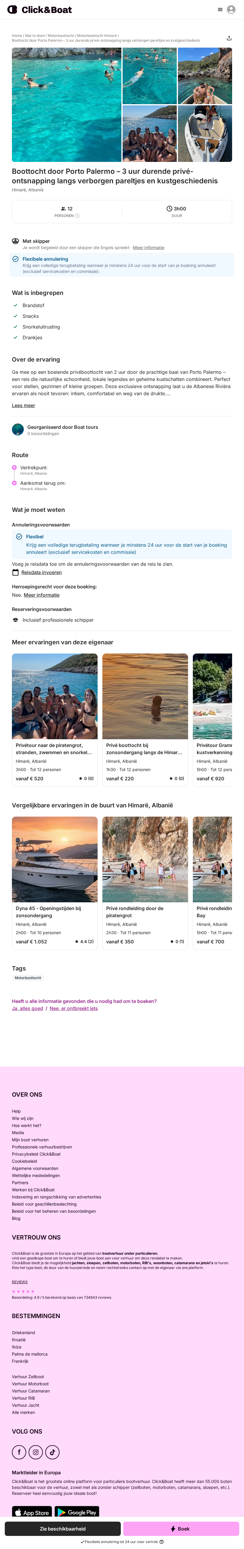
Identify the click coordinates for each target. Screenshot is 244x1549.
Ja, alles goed (27, 1008)
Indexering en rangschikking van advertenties (56, 1196)
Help (16, 1111)
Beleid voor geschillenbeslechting (44, 1203)
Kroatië (19, 1339)
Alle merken (23, 1412)
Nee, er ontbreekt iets (74, 1008)
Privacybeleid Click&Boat (36, 1153)
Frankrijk (20, 1361)
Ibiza (16, 1346)
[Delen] (229, 38)
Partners (20, 1182)
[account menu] (231, 9)
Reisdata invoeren (41, 572)
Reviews (20, 1282)
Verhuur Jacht (25, 1405)
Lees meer (23, 405)
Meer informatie (42, 595)
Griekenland (23, 1332)
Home (17, 35)
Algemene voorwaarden (35, 1168)
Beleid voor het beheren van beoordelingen (54, 1211)
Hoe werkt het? (26, 1125)
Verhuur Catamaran (31, 1390)
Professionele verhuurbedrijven (42, 1146)
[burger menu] (220, 9)
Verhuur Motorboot (30, 1383)
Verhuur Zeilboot (28, 1376)
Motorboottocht (61, 35)
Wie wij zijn (22, 1118)
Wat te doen (35, 35)
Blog (16, 1218)
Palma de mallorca (30, 1353)
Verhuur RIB (23, 1397)
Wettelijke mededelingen (36, 1175)
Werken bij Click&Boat (33, 1189)
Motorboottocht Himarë (97, 35)
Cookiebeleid (24, 1161)
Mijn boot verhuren (30, 1139)
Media (18, 1132)
